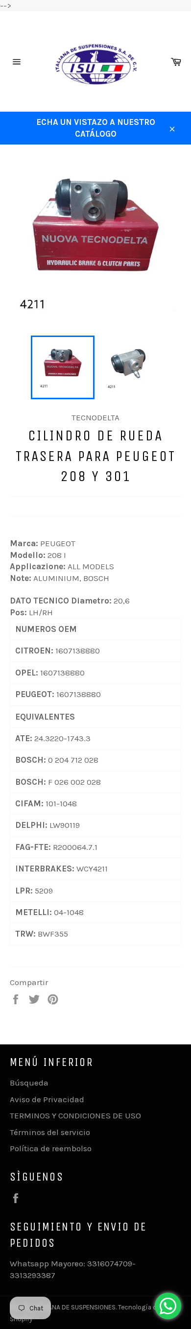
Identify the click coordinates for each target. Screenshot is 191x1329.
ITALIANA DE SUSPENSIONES (75, 1307)
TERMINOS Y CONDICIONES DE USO (75, 1115)
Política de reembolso (51, 1148)
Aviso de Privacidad (47, 1099)
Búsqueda (29, 1082)
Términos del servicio (50, 1132)
